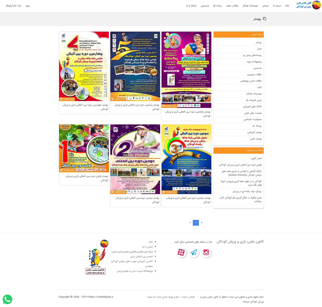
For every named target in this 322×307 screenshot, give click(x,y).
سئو (177, 297)
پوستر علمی (255, 139)
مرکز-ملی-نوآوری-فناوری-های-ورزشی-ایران (132, 252)
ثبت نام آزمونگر (13, 6)
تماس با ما (147, 247)
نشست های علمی (252, 113)
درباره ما (277, 6)
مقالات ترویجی (254, 75)
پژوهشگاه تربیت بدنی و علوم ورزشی (135, 271)
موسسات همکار (250, 6)
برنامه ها (217, 6)
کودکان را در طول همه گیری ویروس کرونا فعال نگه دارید (241, 183)
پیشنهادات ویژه (254, 62)
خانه (287, 6)
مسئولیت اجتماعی (252, 119)
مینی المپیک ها (253, 100)
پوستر (258, 42)
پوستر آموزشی (254, 132)
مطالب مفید (232, 6)
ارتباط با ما (191, 6)
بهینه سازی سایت (164, 297)
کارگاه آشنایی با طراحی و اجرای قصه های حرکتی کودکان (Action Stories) (241, 173)
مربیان (265, 6)
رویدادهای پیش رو (252, 55)
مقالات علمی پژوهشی (250, 81)
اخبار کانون (256, 158)
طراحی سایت (188, 297)
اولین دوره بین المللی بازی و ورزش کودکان (240, 165)
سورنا (150, 297)
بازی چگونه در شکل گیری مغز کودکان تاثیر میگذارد (240, 200)
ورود (27, 6)
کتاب (259, 87)
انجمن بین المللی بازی (142, 257)
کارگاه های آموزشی (252, 107)
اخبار (259, 49)
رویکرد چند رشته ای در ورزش (246, 191)
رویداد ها (256, 126)
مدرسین (205, 6)
